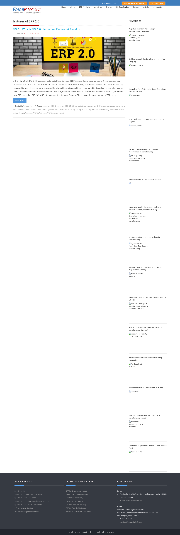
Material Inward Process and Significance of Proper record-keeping (145, 268)
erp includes (93, 109)
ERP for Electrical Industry (76, 508)
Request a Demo (156, 3)
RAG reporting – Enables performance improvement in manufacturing (143, 150)
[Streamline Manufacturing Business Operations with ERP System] (138, 104)
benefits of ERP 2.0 (64, 106)
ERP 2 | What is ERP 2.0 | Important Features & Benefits (46, 29)
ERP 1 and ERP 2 (19, 109)
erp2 (22, 113)
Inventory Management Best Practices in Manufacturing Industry (144, 416)
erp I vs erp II (78, 109)
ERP (31, 106)
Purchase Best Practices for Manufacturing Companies (145, 358)
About (72, 7)
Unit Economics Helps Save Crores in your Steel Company (147, 60)
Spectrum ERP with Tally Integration (28, 494)
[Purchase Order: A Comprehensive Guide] (138, 192)
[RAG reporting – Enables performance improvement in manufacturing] (138, 164)
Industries (98, 7)
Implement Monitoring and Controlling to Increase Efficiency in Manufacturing (145, 208)
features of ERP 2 (31, 113)
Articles (146, 7)
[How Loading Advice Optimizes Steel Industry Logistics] (138, 134)
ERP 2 (40, 109)
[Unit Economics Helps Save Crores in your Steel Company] (138, 74)
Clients (108, 7)
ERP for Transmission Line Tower (78, 511)
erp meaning (104, 109)
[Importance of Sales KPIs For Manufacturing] (138, 400)
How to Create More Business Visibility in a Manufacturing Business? (145, 328)
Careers (136, 7)
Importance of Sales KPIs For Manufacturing (146, 388)
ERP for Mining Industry (75, 501)
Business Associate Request (134, 3)
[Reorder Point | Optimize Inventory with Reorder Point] (138, 460)
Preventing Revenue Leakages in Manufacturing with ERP (147, 298)
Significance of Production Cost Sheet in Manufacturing (144, 238)
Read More (20, 100)
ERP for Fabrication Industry (77, 494)
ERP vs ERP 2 (115, 109)
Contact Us (157, 7)
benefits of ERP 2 (49, 106)
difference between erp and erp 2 (85, 106)
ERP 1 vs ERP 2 (31, 109)
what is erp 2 (59, 113)
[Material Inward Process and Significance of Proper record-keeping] (138, 282)
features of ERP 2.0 (46, 113)
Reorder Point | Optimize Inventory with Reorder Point (148, 446)
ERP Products (84, 7)
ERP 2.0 (58, 109)
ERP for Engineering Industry (77, 491)
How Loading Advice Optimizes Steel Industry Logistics (146, 120)
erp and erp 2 (66, 109)
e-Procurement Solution (23, 508)
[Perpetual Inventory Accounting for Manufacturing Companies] (138, 44)
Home (63, 7)
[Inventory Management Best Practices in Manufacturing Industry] (138, 430)
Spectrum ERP (20, 491)
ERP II (86, 109)
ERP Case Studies (122, 7)
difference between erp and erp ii (111, 106)
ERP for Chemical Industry (76, 504)
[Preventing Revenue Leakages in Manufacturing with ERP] (138, 312)
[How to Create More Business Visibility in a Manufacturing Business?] (138, 342)
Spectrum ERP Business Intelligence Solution (31, 501)
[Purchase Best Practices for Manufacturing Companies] (138, 373)
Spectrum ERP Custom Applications (28, 504)
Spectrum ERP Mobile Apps (25, 498)
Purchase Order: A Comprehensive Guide (144, 179)
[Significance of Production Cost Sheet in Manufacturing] (138, 252)
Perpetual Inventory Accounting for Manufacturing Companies (142, 30)
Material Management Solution (26, 511)
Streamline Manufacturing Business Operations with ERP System (147, 90)
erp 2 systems (48, 109)
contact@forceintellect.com (131, 500)
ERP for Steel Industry (74, 498)
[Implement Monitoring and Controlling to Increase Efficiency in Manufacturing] (138, 222)
